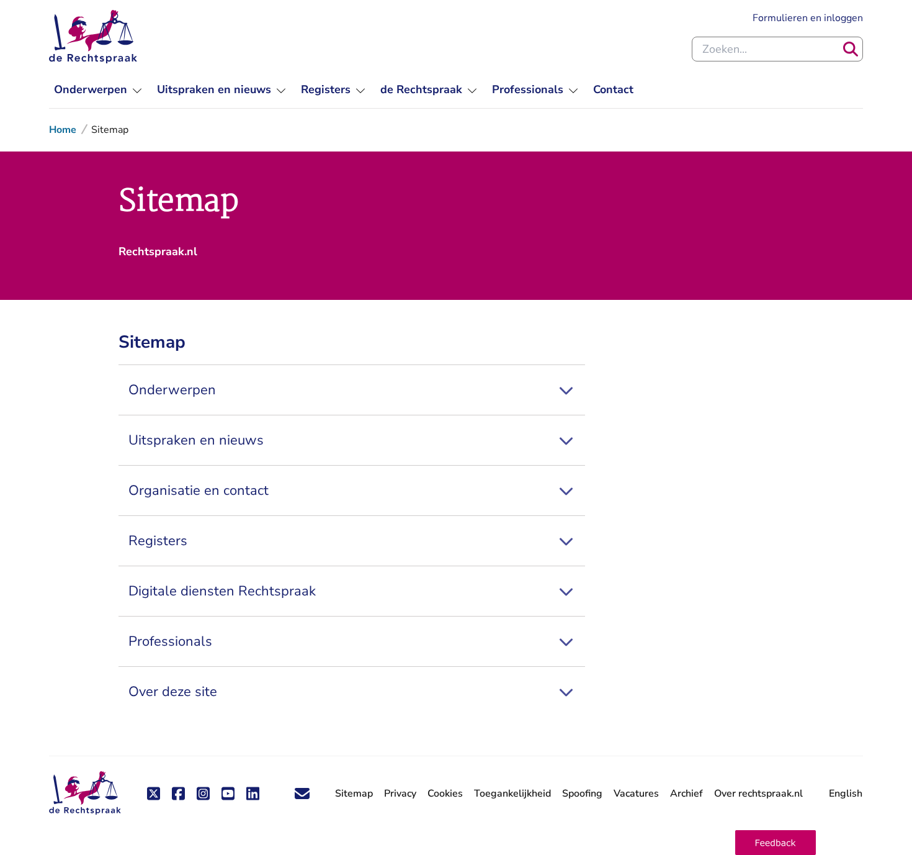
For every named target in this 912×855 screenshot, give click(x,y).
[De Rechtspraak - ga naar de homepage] (93, 36)
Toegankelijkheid (512, 793)
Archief (686, 793)
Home (62, 130)
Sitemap (354, 793)
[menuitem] (98, 89)
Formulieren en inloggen (808, 18)
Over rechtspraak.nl (758, 793)
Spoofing (582, 793)
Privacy (400, 793)
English (845, 793)
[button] (775, 842)
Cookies (445, 793)
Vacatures (636, 794)
